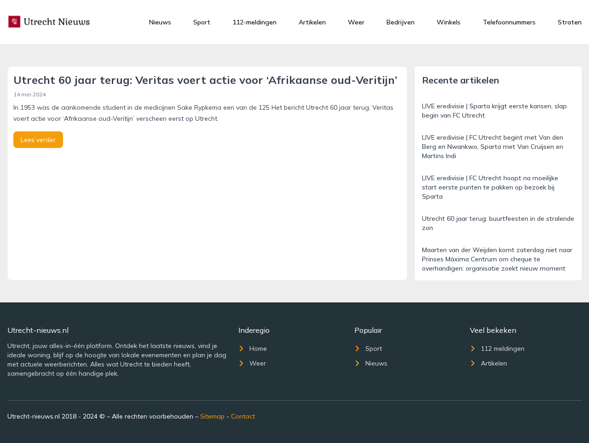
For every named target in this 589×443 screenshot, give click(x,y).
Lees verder (38, 140)
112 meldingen (503, 348)
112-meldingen (254, 22)
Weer (356, 22)
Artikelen (312, 22)
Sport (201, 22)
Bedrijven (401, 22)
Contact (243, 416)
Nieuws (160, 22)
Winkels (449, 22)
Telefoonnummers (509, 22)
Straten (570, 22)
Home (258, 348)
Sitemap (212, 416)
